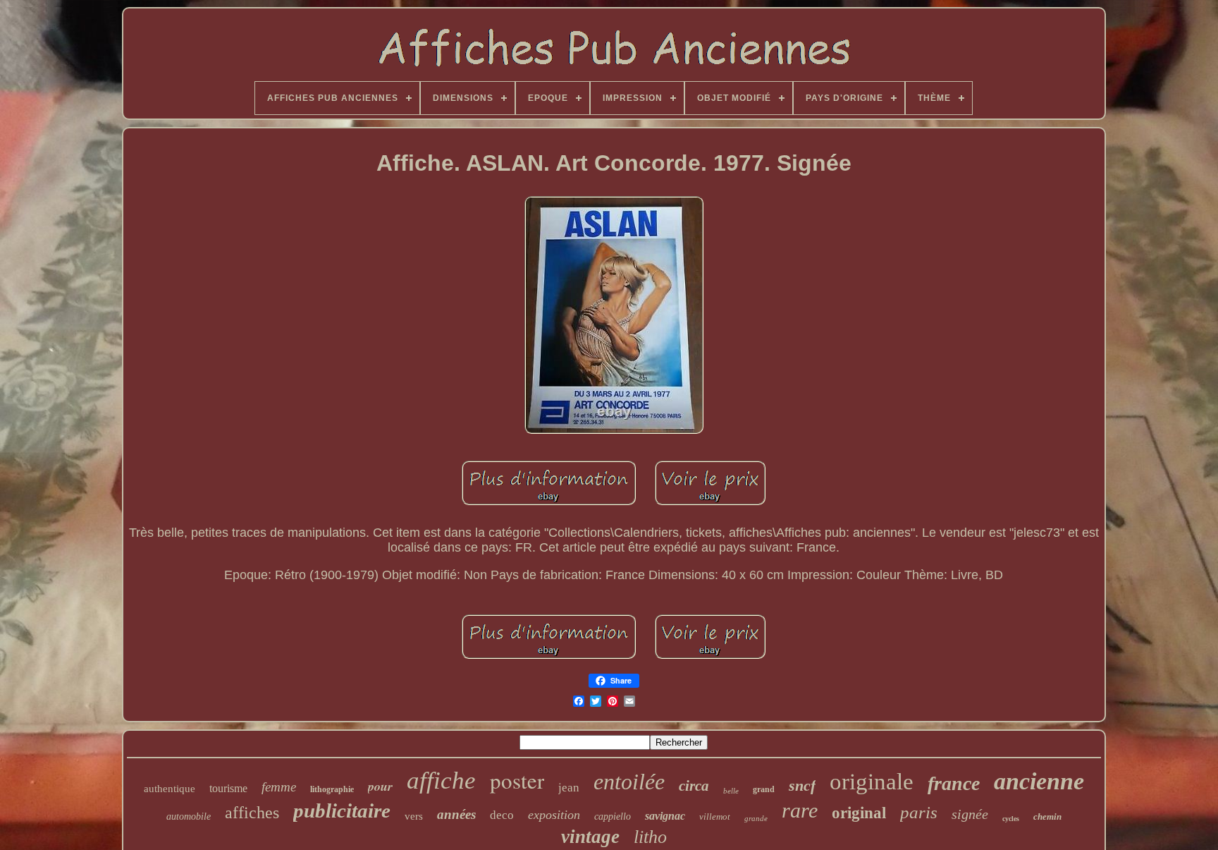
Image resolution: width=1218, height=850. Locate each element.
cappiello (612, 816)
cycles (1010, 818)
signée (970, 814)
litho (650, 837)
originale (872, 781)
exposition (554, 815)
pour (380, 786)
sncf (802, 785)
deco (502, 815)
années (456, 814)
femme (279, 786)
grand (764, 789)
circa (694, 785)
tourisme (228, 788)
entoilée (629, 781)
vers (414, 816)
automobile (188, 816)
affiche (441, 780)
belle (731, 791)
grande (756, 818)
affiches (252, 812)
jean (568, 787)
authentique (169, 788)
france (954, 783)
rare (800, 810)
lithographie (332, 789)
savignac (665, 816)
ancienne (1039, 781)
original (859, 813)
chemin (1047, 816)
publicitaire (341, 810)
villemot (714, 816)
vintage (590, 836)
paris (918, 812)
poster (517, 780)
